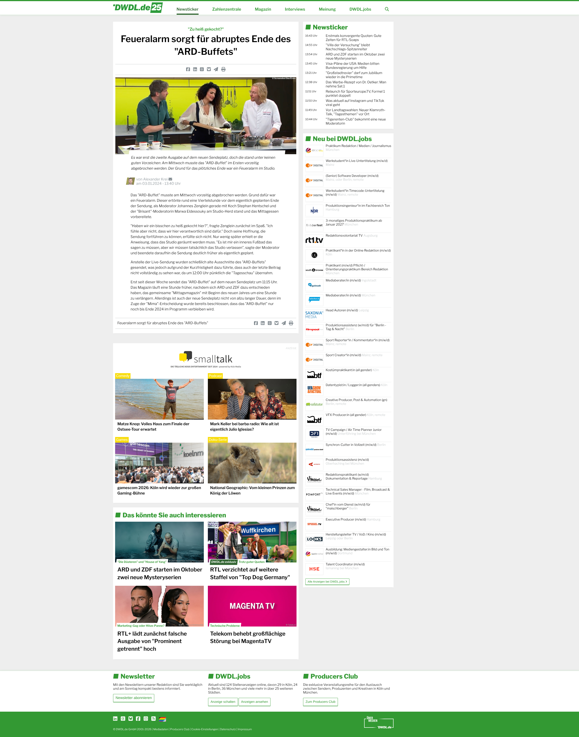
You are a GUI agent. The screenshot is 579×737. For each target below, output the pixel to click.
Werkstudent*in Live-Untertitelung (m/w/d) (357, 163)
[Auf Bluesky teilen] (209, 69)
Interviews (295, 9)
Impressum (245, 729)
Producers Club (179, 729)
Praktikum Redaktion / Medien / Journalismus (358, 148)
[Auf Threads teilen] (202, 69)
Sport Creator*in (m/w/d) (354, 355)
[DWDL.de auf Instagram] (146, 719)
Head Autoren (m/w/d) (347, 310)
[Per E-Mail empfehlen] (216, 69)
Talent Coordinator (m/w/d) (345, 566)
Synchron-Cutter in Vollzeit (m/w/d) (356, 445)
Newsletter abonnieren (134, 698)
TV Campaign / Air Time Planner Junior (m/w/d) (354, 432)
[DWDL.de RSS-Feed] (153, 719)
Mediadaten (160, 729)
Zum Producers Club (320, 702)
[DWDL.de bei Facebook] (138, 719)
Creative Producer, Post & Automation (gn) (356, 402)
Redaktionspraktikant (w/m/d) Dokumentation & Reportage (354, 476)
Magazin (263, 9)
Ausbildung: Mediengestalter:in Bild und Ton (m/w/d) (357, 551)
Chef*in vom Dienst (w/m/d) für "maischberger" (348, 506)
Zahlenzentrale (226, 9)
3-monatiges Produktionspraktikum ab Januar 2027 (354, 222)
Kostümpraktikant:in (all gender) (352, 370)
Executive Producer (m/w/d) (353, 519)
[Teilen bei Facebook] (188, 69)
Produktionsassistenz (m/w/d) (347, 462)
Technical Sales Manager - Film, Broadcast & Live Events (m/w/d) (358, 491)
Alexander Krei (155, 179)
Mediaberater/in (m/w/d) (351, 280)
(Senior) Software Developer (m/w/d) (352, 178)
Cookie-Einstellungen (204, 729)
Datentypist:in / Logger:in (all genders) (356, 385)
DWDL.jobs (360, 9)
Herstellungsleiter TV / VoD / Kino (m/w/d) (356, 536)
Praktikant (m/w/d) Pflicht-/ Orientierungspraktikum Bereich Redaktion (357, 269)
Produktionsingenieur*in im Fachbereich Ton (358, 207)
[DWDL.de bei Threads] (123, 719)
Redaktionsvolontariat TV (352, 236)
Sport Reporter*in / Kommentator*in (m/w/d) (357, 342)
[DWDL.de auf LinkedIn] (115, 719)
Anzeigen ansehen (254, 702)
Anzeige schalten (223, 702)
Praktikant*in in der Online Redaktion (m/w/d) (358, 252)
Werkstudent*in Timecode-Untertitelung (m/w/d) (355, 193)
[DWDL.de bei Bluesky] (130, 719)
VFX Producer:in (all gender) (355, 415)
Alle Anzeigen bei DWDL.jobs (326, 581)
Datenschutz (228, 729)
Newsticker (188, 9)
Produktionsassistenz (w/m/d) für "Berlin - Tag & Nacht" (356, 327)
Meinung (327, 9)
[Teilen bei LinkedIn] (195, 69)
